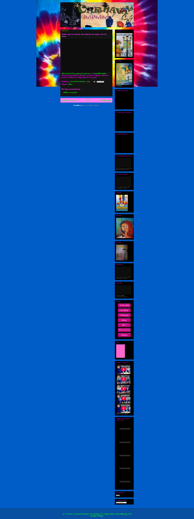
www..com (120, 344)
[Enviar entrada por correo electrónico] (94, 81)
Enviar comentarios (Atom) (90, 105)
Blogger (100, 516)
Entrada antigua (105, 100)
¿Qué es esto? (120, 357)
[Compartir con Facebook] (102, 82)
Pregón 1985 (119, 295)
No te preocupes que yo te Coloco (124, 168)
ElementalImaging (121, 514)
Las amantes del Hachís (122, 186)
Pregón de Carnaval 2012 (122, 277)
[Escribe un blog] (99, 82)
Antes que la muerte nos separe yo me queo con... (76, 73)
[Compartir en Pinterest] (103, 82)
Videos (70, 84)
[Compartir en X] (100, 82)
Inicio (88, 100)
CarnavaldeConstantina (99, 73)
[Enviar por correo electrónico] (97, 82)
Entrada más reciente (69, 100)
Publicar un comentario (70, 92)
